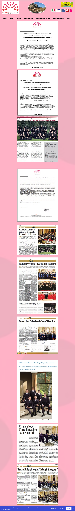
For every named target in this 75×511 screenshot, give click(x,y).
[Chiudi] (73, 508)
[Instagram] (71, 10)
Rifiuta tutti (61, 508)
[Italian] (53, 10)
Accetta (68, 508)
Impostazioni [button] (53, 508)
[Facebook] (63, 10)
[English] (59, 10)
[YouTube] (67, 10)
